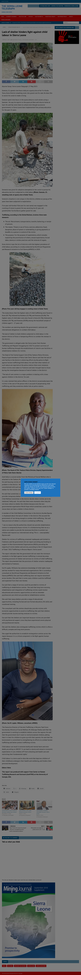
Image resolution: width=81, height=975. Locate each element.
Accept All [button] (37, 492)
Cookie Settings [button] (29, 492)
